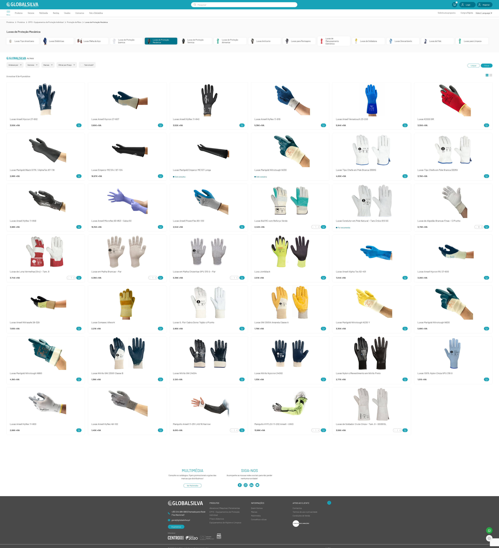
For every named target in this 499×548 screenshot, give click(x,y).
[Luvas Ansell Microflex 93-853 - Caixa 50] (160, 227)
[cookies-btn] (489, 538)
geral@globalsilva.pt (180, 520)
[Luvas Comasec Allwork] (160, 328)
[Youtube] (257, 486)
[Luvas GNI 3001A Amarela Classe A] (323, 328)
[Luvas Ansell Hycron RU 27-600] (486, 278)
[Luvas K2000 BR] (486, 125)
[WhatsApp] (489, 530)
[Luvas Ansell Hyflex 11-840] (242, 125)
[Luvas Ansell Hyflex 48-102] (160, 430)
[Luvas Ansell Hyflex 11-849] (78, 227)
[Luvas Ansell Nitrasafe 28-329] (78, 328)
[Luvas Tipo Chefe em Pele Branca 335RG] (405, 176)
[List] (491, 75)
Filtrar (486, 65)
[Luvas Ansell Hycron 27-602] (78, 125)
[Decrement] (313, 227)
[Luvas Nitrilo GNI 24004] (242, 379)
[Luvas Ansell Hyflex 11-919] (323, 125)
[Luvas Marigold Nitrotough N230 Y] (405, 328)
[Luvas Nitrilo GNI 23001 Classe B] (160, 379)
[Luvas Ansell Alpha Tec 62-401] (405, 278)
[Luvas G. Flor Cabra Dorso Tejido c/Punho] (242, 328)
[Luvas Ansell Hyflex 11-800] (78, 430)
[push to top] (329, 503)
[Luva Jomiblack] (323, 278)
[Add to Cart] (323, 227)
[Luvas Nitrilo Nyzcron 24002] (323, 379)
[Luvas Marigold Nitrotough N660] (78, 379)
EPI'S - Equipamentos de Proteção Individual (46, 22)
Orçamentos (176, 527)
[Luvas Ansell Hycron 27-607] (160, 125)
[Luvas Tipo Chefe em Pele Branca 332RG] (486, 176)
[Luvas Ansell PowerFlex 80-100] (242, 227)
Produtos (10, 22)
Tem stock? (89, 65)
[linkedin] (251, 486)
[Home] (22, 4)
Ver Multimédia (192, 485)
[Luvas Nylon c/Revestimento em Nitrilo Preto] (405, 379)
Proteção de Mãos (74, 22)
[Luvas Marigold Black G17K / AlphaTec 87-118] (78, 176)
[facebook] (240, 486)
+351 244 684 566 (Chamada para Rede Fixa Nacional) (188, 513)
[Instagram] (246, 486)
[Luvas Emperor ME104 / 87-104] (160, 176)
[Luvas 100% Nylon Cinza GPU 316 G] (486, 379)
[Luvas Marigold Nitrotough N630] (486, 328)
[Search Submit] (194, 4)
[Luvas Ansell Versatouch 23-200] (405, 125)
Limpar (473, 65)
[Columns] (487, 75)
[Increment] (318, 227)
